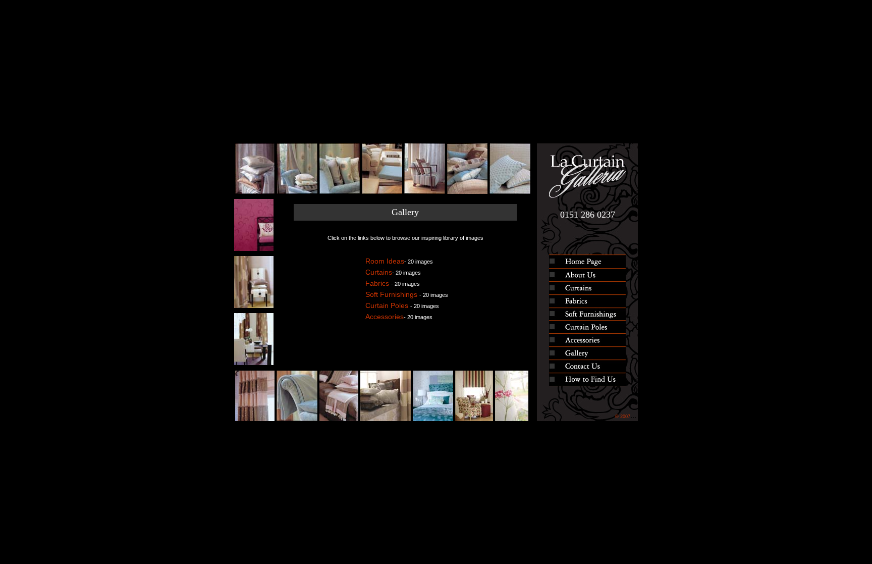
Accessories (384, 317)
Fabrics (378, 283)
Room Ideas (384, 261)
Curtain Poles (387, 305)
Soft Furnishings (392, 294)
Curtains (378, 272)
